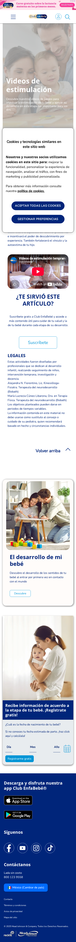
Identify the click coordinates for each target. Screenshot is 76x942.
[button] (67, 16)
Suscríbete (38, 342)
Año (56, 747)
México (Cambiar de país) (28, 887)
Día (9, 747)
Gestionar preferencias (38, 219)
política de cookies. (31, 191)
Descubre (20, 593)
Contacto (8, 899)
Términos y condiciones (15, 905)
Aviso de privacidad (13, 911)
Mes (33, 747)
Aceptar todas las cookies (38, 206)
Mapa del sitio (10, 917)
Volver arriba (48, 451)
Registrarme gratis (19, 759)
